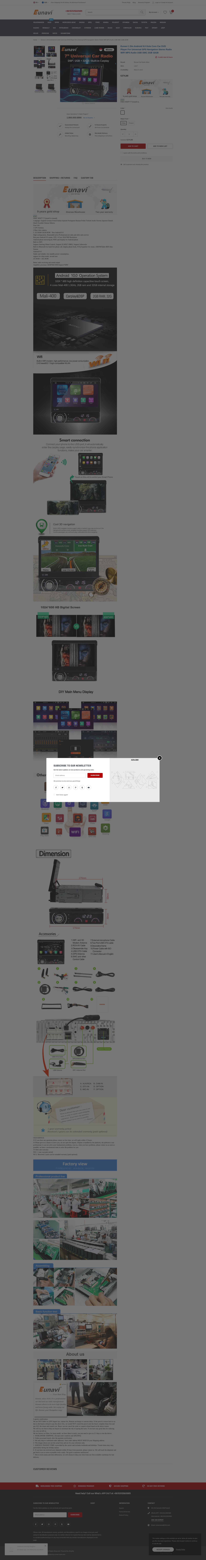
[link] (56, 787)
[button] (159, 758)
